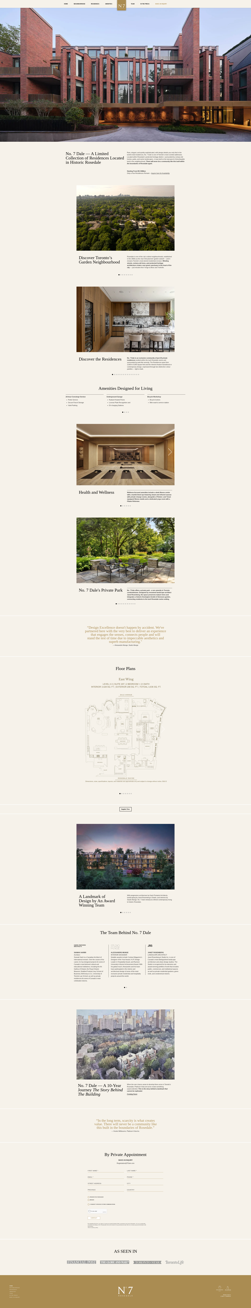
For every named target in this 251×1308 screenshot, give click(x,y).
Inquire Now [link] (125, 809)
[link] (80, 948)
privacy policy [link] (95, 1227)
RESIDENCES (13, 1289)
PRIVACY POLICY (227, 1294)
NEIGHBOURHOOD (15, 1287)
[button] (170, 215)
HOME (66, 4)
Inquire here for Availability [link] (160, 173)
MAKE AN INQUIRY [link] (161, 4)
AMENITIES (13, 1291)
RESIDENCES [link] (95, 4)
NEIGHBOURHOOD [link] (79, 4)
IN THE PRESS (14, 1295)
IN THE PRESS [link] (144, 4)
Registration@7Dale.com (125, 1163)
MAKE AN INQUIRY (15, 1297)
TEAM (133, 4)
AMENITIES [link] (108, 4)
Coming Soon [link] (132, 1094)
